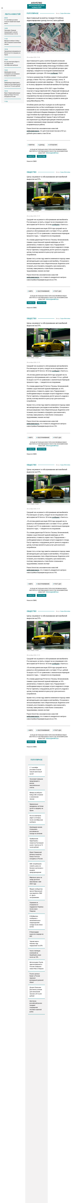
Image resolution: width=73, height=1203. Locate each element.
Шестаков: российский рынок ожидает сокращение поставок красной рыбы (36, 1006)
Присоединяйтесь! (52, 153)
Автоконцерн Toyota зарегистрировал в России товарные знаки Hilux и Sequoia (36, 965)
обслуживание (43, 291)
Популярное (32, 13)
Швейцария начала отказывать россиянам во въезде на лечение (36, 830)
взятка (31, 145)
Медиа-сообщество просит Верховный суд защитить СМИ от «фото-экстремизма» (36, 893)
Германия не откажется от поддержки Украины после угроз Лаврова (36, 907)
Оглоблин (53, 145)
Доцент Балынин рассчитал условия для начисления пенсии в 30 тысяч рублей (36, 992)
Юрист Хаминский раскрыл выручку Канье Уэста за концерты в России (36, 855)
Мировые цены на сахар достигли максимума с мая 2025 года (36, 881)
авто (31, 291)
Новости (31, 156)
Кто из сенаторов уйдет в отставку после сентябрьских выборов (36, 819)
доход (41, 145)
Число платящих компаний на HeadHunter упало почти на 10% (35, 954)
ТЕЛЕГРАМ (41, 156)
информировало (33, 131)
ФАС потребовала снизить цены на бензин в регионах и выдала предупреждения (36, 868)
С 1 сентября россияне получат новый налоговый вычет (36, 771)
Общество (31, 172)
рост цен (57, 291)
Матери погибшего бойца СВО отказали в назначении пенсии (36, 796)
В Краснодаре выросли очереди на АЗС (36, 934)
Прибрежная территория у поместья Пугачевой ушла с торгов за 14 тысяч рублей (36, 843)
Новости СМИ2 (32, 161)
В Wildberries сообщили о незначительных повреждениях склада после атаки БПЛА (36, 921)
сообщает (54, 73)
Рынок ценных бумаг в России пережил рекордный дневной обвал (36, 978)
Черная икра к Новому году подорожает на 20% (36, 943)
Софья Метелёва (65, 13)
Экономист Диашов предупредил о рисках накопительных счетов (36, 783)
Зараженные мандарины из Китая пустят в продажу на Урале (36, 807)
